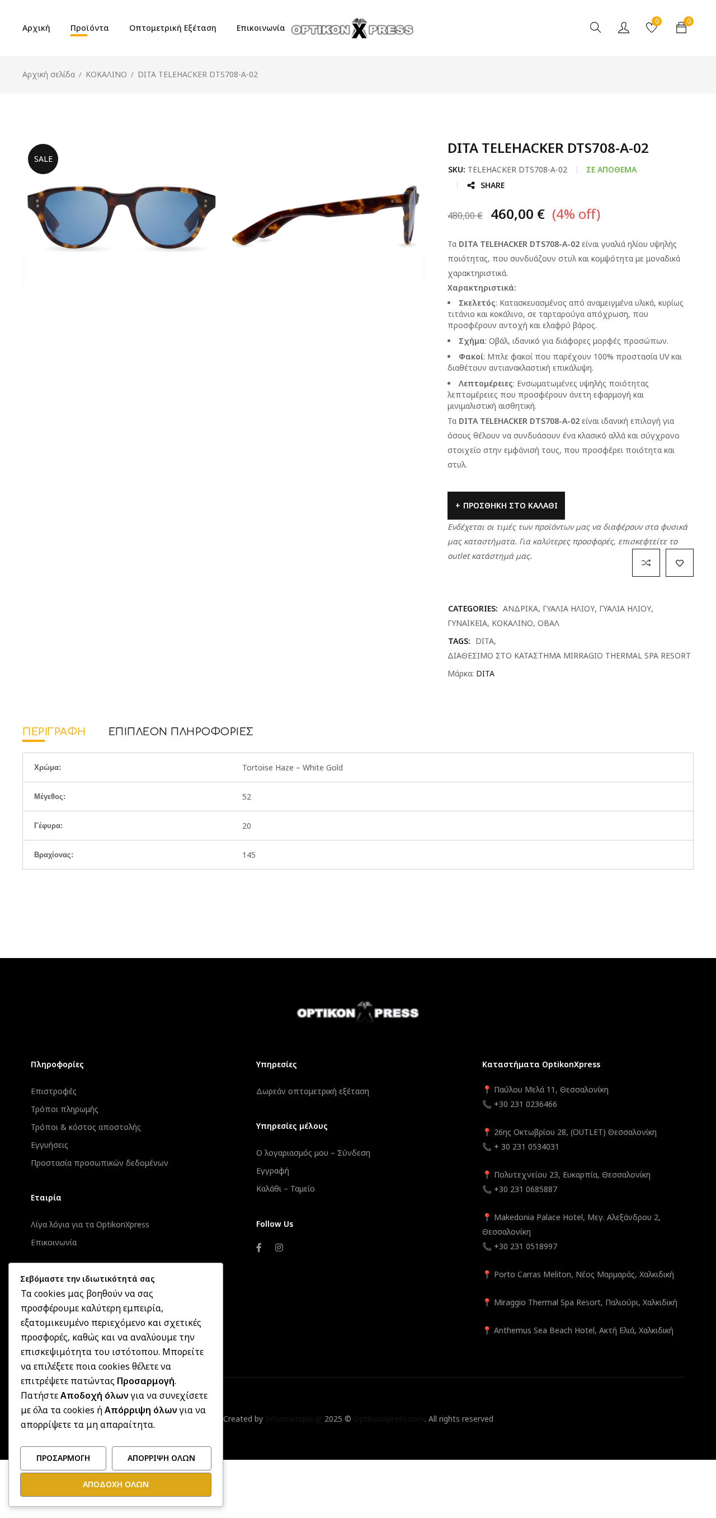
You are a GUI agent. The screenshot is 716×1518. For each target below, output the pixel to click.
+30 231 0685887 (525, 1189)
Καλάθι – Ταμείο (285, 1188)
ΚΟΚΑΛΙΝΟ (106, 74)
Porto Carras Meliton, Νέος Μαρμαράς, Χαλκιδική (584, 1274)
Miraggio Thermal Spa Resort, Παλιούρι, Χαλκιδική (585, 1302)
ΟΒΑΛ (548, 623)
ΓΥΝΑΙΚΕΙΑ (467, 623)
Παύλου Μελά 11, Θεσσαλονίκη (550, 1089)
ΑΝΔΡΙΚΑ (520, 608)
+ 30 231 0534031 (526, 1146)
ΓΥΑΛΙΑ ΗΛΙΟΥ (569, 608)
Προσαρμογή (63, 1457)
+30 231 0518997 (525, 1246)
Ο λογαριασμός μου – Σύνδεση (313, 1152)
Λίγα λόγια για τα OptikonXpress (90, 1224)
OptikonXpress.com (389, 1418)
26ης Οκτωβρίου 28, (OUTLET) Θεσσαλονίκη (575, 1132)
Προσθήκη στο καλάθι (510, 505)
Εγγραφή (272, 1170)
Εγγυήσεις (49, 1144)
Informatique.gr (293, 1418)
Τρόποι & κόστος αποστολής (86, 1127)
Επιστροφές (54, 1091)
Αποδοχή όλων (116, 1484)
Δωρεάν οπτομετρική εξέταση (312, 1091)
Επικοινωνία (54, 1242)
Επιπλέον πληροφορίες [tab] (181, 731)
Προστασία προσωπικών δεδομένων (99, 1162)
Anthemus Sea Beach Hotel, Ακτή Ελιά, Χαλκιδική (583, 1330)
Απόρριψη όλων (161, 1457)
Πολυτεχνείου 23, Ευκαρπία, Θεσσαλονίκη (572, 1174)
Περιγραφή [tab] (54, 731)
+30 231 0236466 (525, 1104)
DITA (484, 641)
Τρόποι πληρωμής (64, 1109)
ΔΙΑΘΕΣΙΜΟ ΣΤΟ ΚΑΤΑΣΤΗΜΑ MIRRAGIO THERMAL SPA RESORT (569, 655)
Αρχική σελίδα (48, 74)
